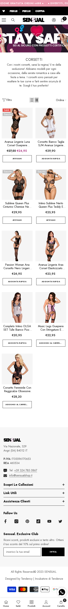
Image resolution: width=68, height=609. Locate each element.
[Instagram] (16, 521)
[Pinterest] (27, 521)
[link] (46, 603)
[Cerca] (13, 20)
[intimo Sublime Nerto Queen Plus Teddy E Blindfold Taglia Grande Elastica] (50, 184)
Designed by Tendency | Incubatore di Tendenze (34, 579)
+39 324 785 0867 (25, 470)
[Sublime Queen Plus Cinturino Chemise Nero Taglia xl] (17, 184)
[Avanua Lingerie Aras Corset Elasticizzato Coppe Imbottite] (50, 246)
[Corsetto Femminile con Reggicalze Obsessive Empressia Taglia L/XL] (17, 369)
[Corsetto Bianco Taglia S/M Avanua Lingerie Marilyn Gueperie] (50, 123)
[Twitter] (60, 521)
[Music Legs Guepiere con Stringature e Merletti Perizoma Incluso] (50, 307)
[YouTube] (49, 521)
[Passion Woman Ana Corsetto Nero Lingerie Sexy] (17, 246)
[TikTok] (38, 521)
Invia (53, 551)
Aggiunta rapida (51, 158)
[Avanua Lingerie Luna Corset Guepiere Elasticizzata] (17, 123)
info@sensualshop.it (20, 475)
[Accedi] (54, 20)
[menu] (4, 20)
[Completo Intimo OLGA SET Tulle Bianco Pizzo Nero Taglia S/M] (17, 307)
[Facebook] (5, 521)
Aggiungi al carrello (51, 343)
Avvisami (17, 158)
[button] (32, 100)
